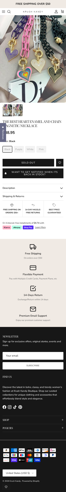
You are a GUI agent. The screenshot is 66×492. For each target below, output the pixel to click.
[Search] (10, 11)
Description (9, 188)
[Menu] (3, 11)
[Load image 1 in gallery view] (33, 59)
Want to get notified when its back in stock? (35, 173)
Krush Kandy (15, 481)
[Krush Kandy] (33, 11)
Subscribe (32, 365)
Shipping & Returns (13, 196)
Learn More (40, 227)
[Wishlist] (6, 487)
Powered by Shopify (30, 481)
